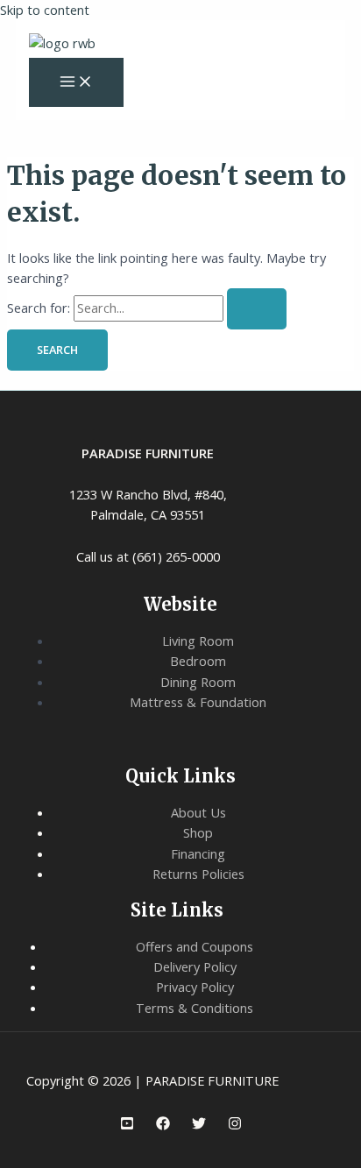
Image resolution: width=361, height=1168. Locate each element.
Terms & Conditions (194, 1007)
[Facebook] (163, 1125)
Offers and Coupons (194, 946)
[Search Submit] (257, 308)
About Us (198, 812)
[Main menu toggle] (76, 82)
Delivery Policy (195, 966)
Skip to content (44, 9)
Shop (198, 832)
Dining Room (198, 681)
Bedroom (198, 660)
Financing (198, 853)
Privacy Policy (195, 986)
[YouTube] (127, 1125)
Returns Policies (198, 873)
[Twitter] (199, 1125)
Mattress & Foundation (198, 702)
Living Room (198, 640)
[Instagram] (235, 1125)
